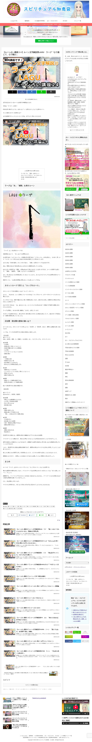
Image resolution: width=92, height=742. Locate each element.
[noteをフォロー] (81, 130)
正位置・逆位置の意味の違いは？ (29, 177)
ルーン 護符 (16, 506)
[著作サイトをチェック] (71, 130)
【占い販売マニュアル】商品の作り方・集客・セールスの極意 (79, 619)
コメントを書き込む (31, 685)
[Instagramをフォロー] (77, 130)
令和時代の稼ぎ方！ (78, 614)
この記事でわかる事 (29, 170)
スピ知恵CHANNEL (38, 735)
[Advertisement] (32, 157)
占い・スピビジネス (49, 735)
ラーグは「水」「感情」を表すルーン (30, 173)
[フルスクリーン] (87, 713)
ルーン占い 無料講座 (32, 506)
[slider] (87, 723)
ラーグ (10, 506)
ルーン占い (23, 506)
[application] (75, 707)
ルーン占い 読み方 (42, 506)
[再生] (64, 713)
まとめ (22, 179)
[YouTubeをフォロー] (79, 130)
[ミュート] (85, 713)
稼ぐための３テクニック (79, 612)
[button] (51, 92)
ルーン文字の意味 (18, 508)
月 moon (57, 735)
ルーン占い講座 (51, 506)
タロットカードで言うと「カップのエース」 (32, 175)
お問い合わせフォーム (64, 737)
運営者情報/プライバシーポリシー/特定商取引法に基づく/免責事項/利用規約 (40, 737)
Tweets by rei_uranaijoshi (39, 698)
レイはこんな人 (23, 735)
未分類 (6, 503)
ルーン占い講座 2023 (9, 508)
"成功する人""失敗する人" (80, 610)
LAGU (6, 506)
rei (77, 75)
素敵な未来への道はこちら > (46, 40)
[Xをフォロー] (73, 130)
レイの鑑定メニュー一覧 (66, 735)
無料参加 (31, 735)
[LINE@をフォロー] (83, 130)
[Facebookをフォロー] (75, 130)
